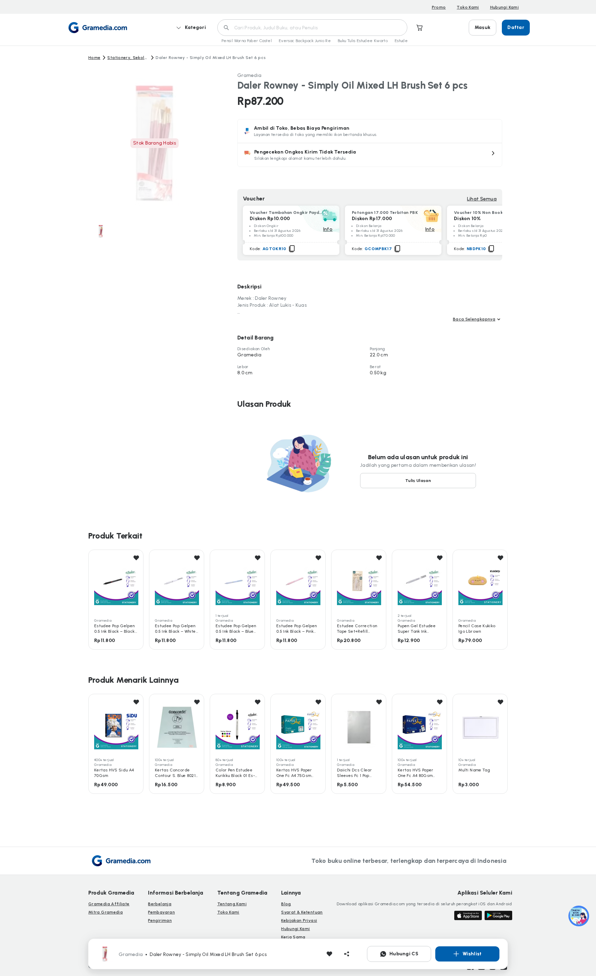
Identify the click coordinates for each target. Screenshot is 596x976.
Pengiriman (160, 920)
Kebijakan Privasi (299, 920)
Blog (286, 903)
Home (94, 57)
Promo (439, 7)
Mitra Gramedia (105, 912)
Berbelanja (159, 903)
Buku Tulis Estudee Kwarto (363, 40)
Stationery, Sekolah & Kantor (128, 57)
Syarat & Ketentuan (301, 912)
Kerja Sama (293, 937)
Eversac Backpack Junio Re (305, 40)
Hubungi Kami (504, 7)
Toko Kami (468, 7)
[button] (370, 155)
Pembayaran (161, 912)
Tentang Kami (232, 903)
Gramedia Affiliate (108, 903)
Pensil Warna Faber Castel (246, 40)
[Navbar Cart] (420, 27)
